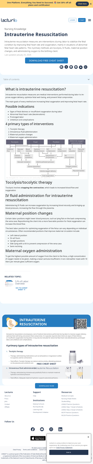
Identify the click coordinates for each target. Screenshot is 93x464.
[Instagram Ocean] (51, 429)
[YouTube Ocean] (42, 429)
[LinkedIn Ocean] (60, 429)
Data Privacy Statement (64, 448)
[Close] (88, 436)
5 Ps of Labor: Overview (22, 282)
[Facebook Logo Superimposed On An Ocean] (33, 429)
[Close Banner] (91, 4)
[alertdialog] (46, 4)
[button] (89, 20)
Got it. (68, 452)
